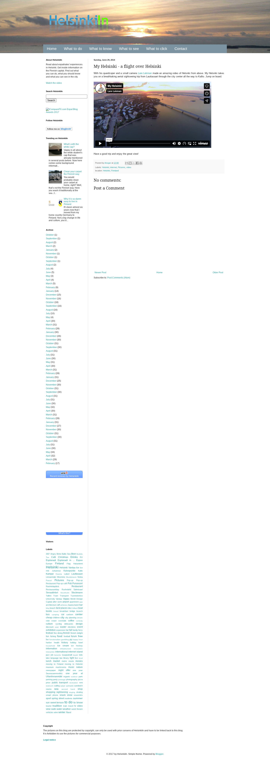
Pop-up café (61, 583)
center (79, 614)
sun (48, 702)
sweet (53, 702)
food (59, 636)
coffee (71, 620)
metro (64, 661)
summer (78, 698)
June (48, 272)
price (48, 682)
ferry (80, 630)
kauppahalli (67, 655)
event (80, 627)
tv (75, 706)
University (50, 599)
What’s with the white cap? (71, 145)
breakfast (64, 611)
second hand (68, 689)
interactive (50, 652)
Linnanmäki (51, 577)
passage (62, 680)
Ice (77, 567)
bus (48, 614)
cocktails (62, 621)
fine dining (58, 633)
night (60, 670)
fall (70, 630)
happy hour (78, 640)
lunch (48, 661)
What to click (156, 49)
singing (72, 692)
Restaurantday (52, 589)
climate (80, 618)
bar (81, 605)
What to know (100, 49)
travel (70, 706)
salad (62, 686)
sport (48, 698)
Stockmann (77, 592)
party (55, 679)
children (56, 617)
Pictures (121, 167)
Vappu (66, 599)
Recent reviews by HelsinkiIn (64, 476)
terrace (60, 702)
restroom (49, 686)
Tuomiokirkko (77, 596)
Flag (69, 563)
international (61, 651)
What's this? (64, 533)
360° (48, 554)
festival (49, 633)
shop (80, 689)
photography (71, 679)
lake (48, 658)
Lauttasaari (77, 574)
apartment (74, 602)
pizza (80, 679)
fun (47, 639)
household (50, 646)
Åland (68, 712)
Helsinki (105, 167)
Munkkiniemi (71, 577)
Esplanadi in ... (66, 560)
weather (67, 709)
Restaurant (77, 586)
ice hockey (77, 646)
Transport (64, 596)
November (51, 253)
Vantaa (59, 599)
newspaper (51, 670)
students (68, 698)
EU (81, 557)
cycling (58, 624)
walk (53, 709)
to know (78, 702)
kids (81, 655)
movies (79, 661)
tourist (48, 706)
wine (56, 712)
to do (68, 702)
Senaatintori (52, 592)
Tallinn (48, 596)
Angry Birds (56, 554)
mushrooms (61, 667)
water (59, 709)
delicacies (68, 624)
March (49, 246)
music (71, 667)
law (61, 658)
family (75, 630)
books (49, 611)
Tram (55, 596)
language (55, 658)
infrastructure (65, 649)
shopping (50, 692)
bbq (47, 608)
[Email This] (127, 163)
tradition (57, 705)
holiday (73, 642)
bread (55, 611)
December (51, 294)
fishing (53, 636)
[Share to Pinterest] (141, 163)
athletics (63, 605)
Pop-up (70, 580)
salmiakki (69, 686)
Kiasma (59, 574)
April (48, 280)
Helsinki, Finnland (111, 170)
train (65, 706)
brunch (79, 611)
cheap (49, 617)
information (51, 648)
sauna (48, 689)
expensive (60, 630)
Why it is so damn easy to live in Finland (72, 201)
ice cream (63, 645)
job (52, 655)
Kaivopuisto (69, 570)
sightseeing (62, 692)
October (50, 235)
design (79, 624)
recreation (73, 683)
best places (61, 608)
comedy (79, 621)
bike (70, 608)
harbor (49, 642)
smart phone (52, 695)
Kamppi (50, 574)
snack (63, 695)
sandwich (78, 686)
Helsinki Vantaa (67, 567)
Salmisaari (78, 589)
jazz (48, 655)
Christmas (63, 557)
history (64, 642)
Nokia (80, 577)
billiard (75, 608)
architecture (51, 605)
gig (70, 639)
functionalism (54, 640)
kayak (75, 655)
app (81, 602)
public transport (60, 682)
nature (79, 667)
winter (61, 712)
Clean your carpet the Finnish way (73, 172)
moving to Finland (54, 664)
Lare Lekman (145, 73)
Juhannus (56, 571)
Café (53, 557)
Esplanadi (51, 560)
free (80, 636)
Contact (180, 49)
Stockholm (64, 593)
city (62, 617)
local (81, 658)
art (58, 605)
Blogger (159, 754)
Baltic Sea (66, 554)
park (81, 676)
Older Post (218, 272)
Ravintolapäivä (52, 586)
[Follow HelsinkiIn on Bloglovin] (59, 130)
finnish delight (77, 633)
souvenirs (78, 695)
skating (79, 692)
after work (57, 602)
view (48, 709)
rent (81, 682)
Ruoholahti (66, 589)
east (57, 627)
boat (80, 608)
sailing (57, 686)
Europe (49, 563)
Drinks (74, 557)
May (48, 276)
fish (47, 636)
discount (49, 627)
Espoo (79, 560)
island (80, 651)
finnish (66, 633)
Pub (70, 583)
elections (72, 627)
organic (66, 676)
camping (55, 615)
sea (56, 688)
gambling (65, 640)
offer (68, 670)
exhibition (51, 630)
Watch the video (54, 83)
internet (113, 167)
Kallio (80, 571)
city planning (70, 617)
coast (53, 621)
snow (69, 695)
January (50, 250)
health (56, 642)
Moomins (61, 577)
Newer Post (100, 272)
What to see (129, 49)
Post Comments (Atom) (118, 277)
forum (74, 636)
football (67, 636)
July (48, 268)
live (76, 658)
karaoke (57, 655)
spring (55, 698)
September (51, 238)
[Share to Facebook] (137, 163)
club (48, 621)
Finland (59, 563)
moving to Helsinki (74, 664)
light (72, 658)
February (50, 287)
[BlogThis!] (130, 163)
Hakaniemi (78, 563)
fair (67, 630)
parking (49, 679)
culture (49, 624)
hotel (80, 642)
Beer (73, 554)
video (128, 167)
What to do (73, 49)
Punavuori (77, 583)
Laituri (66, 574)
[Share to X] (134, 163)
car (62, 614)
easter (63, 627)
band (76, 605)
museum (50, 667)
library (66, 658)
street (61, 698)
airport (65, 601)
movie (71, 661)
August (49, 242)
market (56, 661)
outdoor (74, 677)
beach (52, 608)
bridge (72, 611)
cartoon (69, 614)
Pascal (49, 580)
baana (71, 605)
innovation (78, 649)
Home (52, 49)
